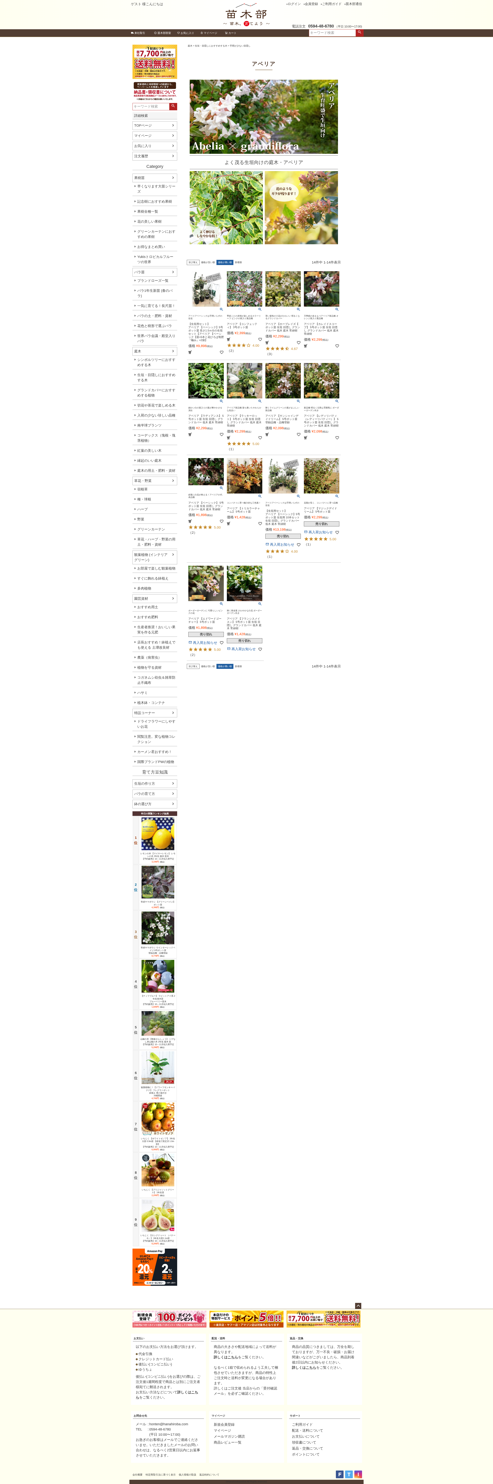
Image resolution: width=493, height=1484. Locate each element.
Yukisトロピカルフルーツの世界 (155, 259)
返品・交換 (296, 1338)
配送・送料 (218, 1338)
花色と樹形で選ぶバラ (154, 326)
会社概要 (137, 1474)
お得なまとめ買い (151, 247)
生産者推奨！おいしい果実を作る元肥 (156, 629)
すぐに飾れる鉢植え (153, 578)
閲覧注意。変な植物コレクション (156, 739)
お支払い (139, 1338)
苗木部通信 (354, 4)
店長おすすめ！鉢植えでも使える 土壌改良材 (156, 644)
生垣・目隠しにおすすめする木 (156, 377)
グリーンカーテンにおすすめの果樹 (156, 234)
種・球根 (144, 499)
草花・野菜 (143, 481)
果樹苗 (139, 178)
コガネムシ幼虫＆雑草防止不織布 (156, 680)
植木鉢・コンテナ (151, 703)
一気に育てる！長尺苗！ (156, 306)
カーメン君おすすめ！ (154, 752)
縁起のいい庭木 (149, 461)
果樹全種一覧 (147, 211)
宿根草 (142, 489)
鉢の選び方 (143, 804)
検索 (359, 32)
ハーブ (142, 509)
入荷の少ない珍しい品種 (156, 415)
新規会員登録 (224, 1424)
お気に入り (187, 32)
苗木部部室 (164, 32)
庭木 (137, 351)
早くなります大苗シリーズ (156, 188)
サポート (295, 1415)
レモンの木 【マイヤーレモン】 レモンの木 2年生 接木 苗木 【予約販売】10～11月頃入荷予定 (157, 856)
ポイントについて (306, 1454)
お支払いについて (306, 1436)
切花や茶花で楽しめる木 (156, 405)
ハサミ (142, 693)
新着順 (238, 262)
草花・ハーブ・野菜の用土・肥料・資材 (156, 541)
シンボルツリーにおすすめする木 (156, 362)
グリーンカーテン (151, 529)
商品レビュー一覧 (227, 1442)
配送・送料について (307, 1430)
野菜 (140, 519)
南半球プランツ (149, 425)
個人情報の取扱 (187, 1474)
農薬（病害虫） (149, 657)
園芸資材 (141, 599)
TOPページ (143, 125)
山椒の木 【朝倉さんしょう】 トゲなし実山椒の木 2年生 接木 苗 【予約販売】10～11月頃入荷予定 (157, 1042)
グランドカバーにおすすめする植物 (156, 392)
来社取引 (139, 32)
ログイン (294, 4)
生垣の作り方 (144, 783)
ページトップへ (358, 1306)
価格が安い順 (208, 262)
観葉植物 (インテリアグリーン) (151, 557)
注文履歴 (141, 156)
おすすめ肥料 (147, 617)
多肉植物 (144, 588)
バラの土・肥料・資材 (154, 316)
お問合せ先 (140, 1415)
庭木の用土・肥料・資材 (156, 471)
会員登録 (311, 4)
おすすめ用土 (147, 607)
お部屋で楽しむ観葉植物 (156, 568)
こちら (233, 1357)
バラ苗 (139, 272)
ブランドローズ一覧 (153, 281)
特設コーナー (144, 713)
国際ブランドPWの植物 (155, 762)
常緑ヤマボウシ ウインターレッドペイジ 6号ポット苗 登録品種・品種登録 (158, 950)
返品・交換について (307, 1448)
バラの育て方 (144, 794)
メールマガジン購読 (229, 1436)
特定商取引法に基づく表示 (161, 1474)
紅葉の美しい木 (149, 451)
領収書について (304, 1442)
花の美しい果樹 (149, 221)
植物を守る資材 (149, 667)
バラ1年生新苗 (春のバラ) (155, 293)
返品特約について (209, 1474)
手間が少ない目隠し (240, 45)
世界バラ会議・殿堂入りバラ (156, 338)
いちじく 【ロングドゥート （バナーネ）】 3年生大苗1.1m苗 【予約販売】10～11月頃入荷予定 (157, 1238)
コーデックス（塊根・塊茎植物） (156, 438)
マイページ (210, 32)
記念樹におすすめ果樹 (154, 201)
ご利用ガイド (332, 4)
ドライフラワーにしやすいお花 (156, 724)
